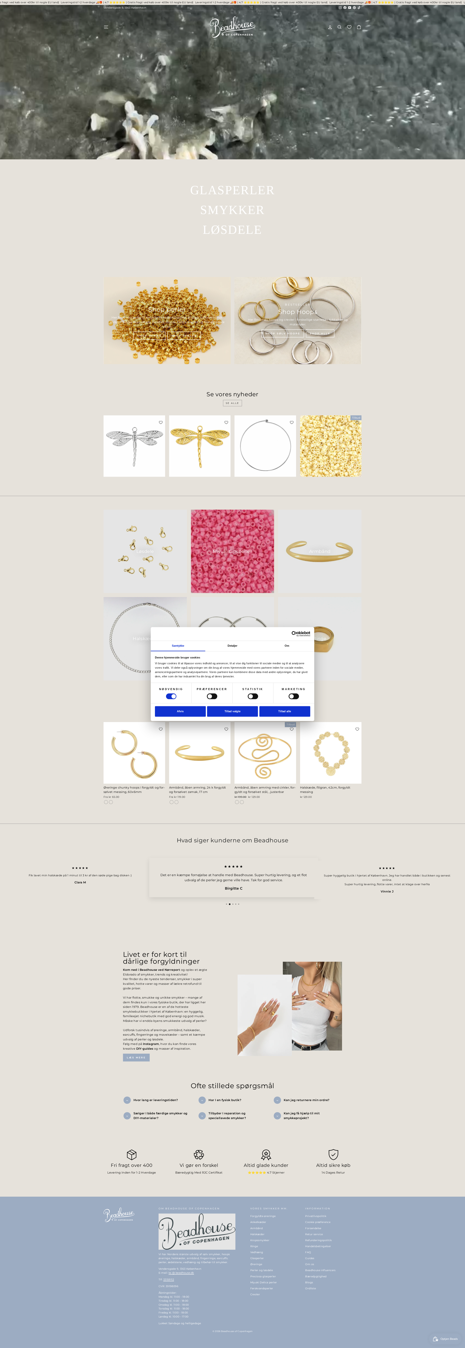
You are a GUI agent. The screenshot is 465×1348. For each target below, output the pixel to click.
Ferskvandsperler (261, 1288)
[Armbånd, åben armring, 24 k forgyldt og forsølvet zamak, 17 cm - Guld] (171, 802)
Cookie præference (317, 1222)
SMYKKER (232, 210)
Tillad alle (284, 711)
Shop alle (320, 333)
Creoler (255, 1294)
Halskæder (257, 1234)
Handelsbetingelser (318, 1246)
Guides (309, 1258)
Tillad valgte (233, 711)
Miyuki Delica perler (263, 1282)
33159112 (168, 1279)
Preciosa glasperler (263, 1276)
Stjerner (278, 1172)
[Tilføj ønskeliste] (160, 422)
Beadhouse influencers (320, 1270)
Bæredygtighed (315, 1276)
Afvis (180, 711)
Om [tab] (287, 645)
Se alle (232, 403)
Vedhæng (256, 1252)
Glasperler (257, 1258)
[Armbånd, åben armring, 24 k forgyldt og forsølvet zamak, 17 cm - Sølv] (176, 802)
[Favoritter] (349, 27)
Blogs (309, 1282)
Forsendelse (313, 1228)
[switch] (212, 696)
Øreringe (256, 1264)
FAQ (308, 1252)
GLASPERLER (232, 190)
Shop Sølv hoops (282, 333)
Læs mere (136, 1057)
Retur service (314, 1234)
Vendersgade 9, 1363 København (125, 7)
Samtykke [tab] (178, 645)
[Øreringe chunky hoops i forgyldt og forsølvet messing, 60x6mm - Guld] (106, 802)
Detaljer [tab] (233, 645)
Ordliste (310, 1288)
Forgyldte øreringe (263, 1216)
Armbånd (256, 1228)
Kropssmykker (260, 1240)
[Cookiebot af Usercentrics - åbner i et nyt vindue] (294, 633)
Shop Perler (184, 335)
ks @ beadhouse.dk (181, 1272)
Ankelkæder (258, 1222)
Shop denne (149, 335)
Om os (309, 1264)
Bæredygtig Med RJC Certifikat (199, 1172)
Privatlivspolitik (315, 1216)
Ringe (254, 1246)
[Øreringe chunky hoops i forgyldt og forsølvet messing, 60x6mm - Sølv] (111, 802)
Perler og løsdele (261, 1270)
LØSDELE (232, 230)
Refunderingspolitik (318, 1240)
